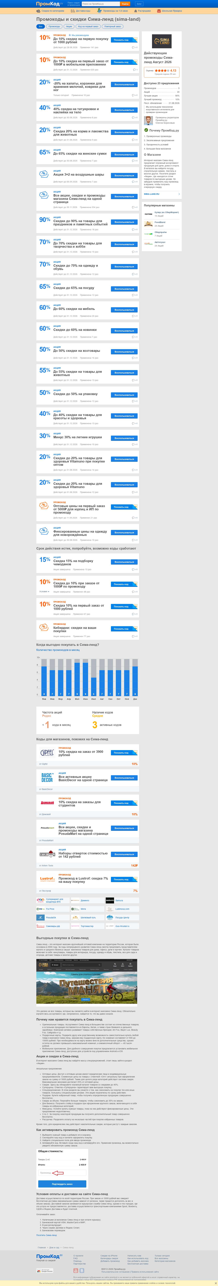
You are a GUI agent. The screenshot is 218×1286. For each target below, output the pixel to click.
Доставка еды (83, 11)
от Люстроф (45, 891)
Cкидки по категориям (53, 11)
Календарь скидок (109, 1258)
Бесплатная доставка (138, 1264)
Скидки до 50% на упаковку (75, 394)
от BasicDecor (46, 789)
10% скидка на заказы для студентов (80, 803)
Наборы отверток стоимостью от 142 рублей (83, 854)
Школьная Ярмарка (172, 11)
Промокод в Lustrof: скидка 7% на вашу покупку (83, 880)
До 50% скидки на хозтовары (76, 351)
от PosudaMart (46, 840)
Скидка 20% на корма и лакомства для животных (80, 132)
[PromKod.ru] (49, 3)
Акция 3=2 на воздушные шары (78, 174)
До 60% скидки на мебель (74, 309)
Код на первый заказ (88, 26)
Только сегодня (162, 1256)
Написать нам (134, 1256)
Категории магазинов (165, 1261)
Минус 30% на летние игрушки (77, 437)
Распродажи (144, 11)
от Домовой (45, 814)
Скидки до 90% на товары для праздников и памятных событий (80, 222)
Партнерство (79, 1264)
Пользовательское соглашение (115, 1272)
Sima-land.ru (151, 194)
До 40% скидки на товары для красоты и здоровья (77, 416)
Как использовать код (138, 1258)
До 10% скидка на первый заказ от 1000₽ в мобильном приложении (81, 62)
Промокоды (54, 26)
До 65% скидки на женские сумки (80, 153)
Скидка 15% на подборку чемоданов (73, 562)
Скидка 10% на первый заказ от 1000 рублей (78, 607)
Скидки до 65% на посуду (73, 288)
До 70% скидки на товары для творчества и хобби (77, 244)
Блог (139, 4)
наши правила (131, 1283)
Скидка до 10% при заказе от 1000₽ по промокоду (76, 584)
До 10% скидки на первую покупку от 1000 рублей (80, 40)
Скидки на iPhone (109, 1256)
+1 (136, 47)
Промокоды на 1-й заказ (115, 11)
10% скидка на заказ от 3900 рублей (81, 753)
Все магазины (161, 1258)
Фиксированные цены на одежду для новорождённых (80, 533)
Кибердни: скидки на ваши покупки (74, 629)
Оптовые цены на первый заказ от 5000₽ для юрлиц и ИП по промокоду (79, 509)
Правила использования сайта (145, 1272)
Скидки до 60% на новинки (75, 330)
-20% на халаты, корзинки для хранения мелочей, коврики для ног (79, 87)
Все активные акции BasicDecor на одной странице (83, 778)
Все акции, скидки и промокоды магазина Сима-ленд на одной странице (79, 199)
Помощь (77, 1261)
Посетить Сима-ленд (46, 1235)
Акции (69, 26)
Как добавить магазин (138, 1261)
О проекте (78, 1256)
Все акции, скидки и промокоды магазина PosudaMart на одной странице (83, 830)
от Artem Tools (46, 865)
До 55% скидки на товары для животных (77, 373)
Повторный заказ (112, 26)
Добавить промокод (110, 1261)
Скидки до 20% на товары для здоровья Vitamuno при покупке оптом (79, 461)
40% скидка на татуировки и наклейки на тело (76, 110)
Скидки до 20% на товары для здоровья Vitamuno (77, 485)
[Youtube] (76, 1270)
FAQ (75, 1258)
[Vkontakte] (82, 1270)
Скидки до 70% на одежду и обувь (75, 267)
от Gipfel (43, 764)
